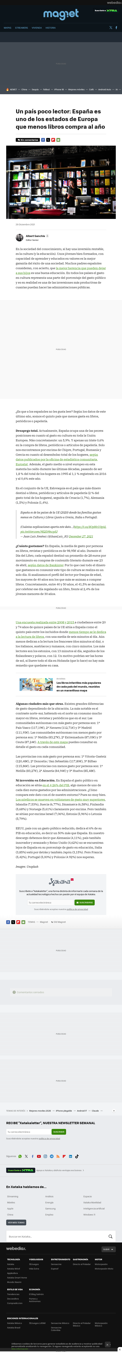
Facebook (116, 28)
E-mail (58, 140)
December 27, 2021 (81, 536)
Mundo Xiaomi (14, 1281)
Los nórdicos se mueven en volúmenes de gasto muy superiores (60, 799)
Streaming (12, 1196)
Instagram (45, 1155)
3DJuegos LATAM (37, 1323)
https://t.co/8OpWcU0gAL (90, 527)
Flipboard (53, 140)
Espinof (54, 1268)
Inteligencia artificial (94, 1208)
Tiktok (76, 1155)
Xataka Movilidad (92, 1202)
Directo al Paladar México (82, 1324)
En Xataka (61, 679)
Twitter (111, 28)
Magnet (61, 14)
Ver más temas (16, 1222)
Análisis (49, 1196)
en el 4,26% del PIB (55, 785)
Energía (49, 1202)
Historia (51, 27)
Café (91, 89)
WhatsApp (20, 1155)
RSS (58, 1155)
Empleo (49, 1214)
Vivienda (37, 27)
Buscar (110, 1236)
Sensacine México (60, 1323)
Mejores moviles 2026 (40, 1110)
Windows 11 (89, 1214)
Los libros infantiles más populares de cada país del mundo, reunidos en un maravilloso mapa (79, 686)
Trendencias (13, 1294)
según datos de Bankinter (45, 565)
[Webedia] (114, 2)
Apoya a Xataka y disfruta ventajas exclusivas (58, 1170)
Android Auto (104, 89)
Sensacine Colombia (56, 1329)
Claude (95, 1110)
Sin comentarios (29, 139)
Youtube (38, 1155)
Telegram (51, 1155)
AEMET (13, 89)
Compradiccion (14, 1303)
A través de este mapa (52, 742)
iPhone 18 (59, 89)
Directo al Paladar (82, 1264)
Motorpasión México (101, 1324)
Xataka (10, 1264)
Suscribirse (86, 902)
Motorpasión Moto (104, 1268)
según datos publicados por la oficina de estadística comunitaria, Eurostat (57, 459)
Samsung (50, 1208)
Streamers (21, 27)
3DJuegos (34, 1264)
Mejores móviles (76, 89)
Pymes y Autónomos (35, 1300)
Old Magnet (60, 921)
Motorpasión (101, 1264)
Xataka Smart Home (17, 1277)
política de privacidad (77, 909)
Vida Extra (34, 1268)
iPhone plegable (64, 1110)
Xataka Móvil (13, 1268)
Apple (10, 1208)
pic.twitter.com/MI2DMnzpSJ (39, 531)
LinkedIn (70, 1155)
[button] (37, 236)
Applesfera (12, 1273)
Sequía (35, 89)
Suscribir (58, 1131)
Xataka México (14, 1323)
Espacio (87, 1196)
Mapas (7, 27)
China (24, 89)
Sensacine (56, 1264)
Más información (19, 1348)
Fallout (46, 89)
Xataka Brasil (13, 1327)
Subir (106, 1249)
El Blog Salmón (36, 1294)
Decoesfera (13, 1298)
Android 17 (82, 1110)
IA (117, 89)
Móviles (11, 1202)
